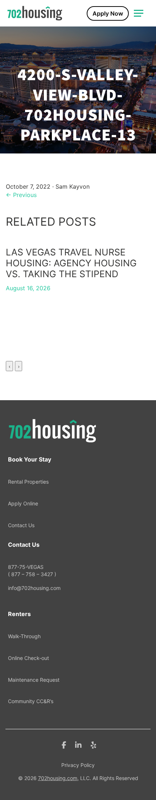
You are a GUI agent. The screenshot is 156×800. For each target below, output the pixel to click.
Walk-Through (24, 636)
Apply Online (23, 503)
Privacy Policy (78, 765)
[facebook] (64, 744)
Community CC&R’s (30, 701)
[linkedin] (78, 744)
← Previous (21, 194)
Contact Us (21, 525)
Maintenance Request (33, 680)
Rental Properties (28, 482)
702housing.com (57, 778)
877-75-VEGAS (32, 570)
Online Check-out (28, 658)
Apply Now (108, 13)
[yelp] (93, 744)
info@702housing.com (34, 588)
